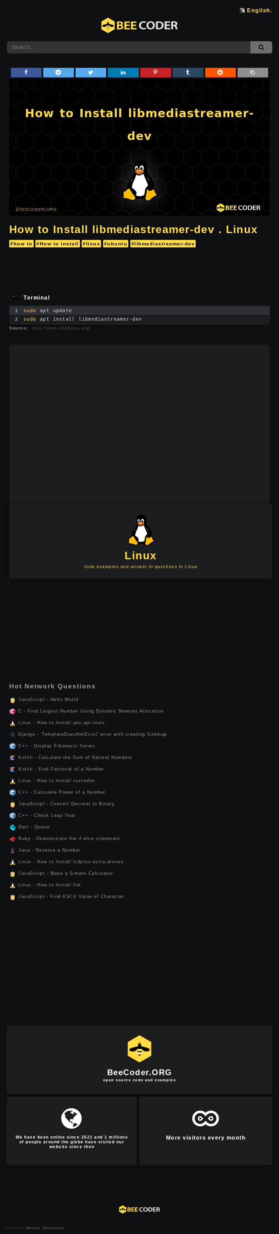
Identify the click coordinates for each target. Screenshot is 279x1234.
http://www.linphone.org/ (61, 328)
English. (259, 10)
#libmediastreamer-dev (163, 243)
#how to (21, 243)
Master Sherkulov (44, 1228)
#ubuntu (116, 243)
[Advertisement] (139, 268)
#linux (91, 243)
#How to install (57, 243)
